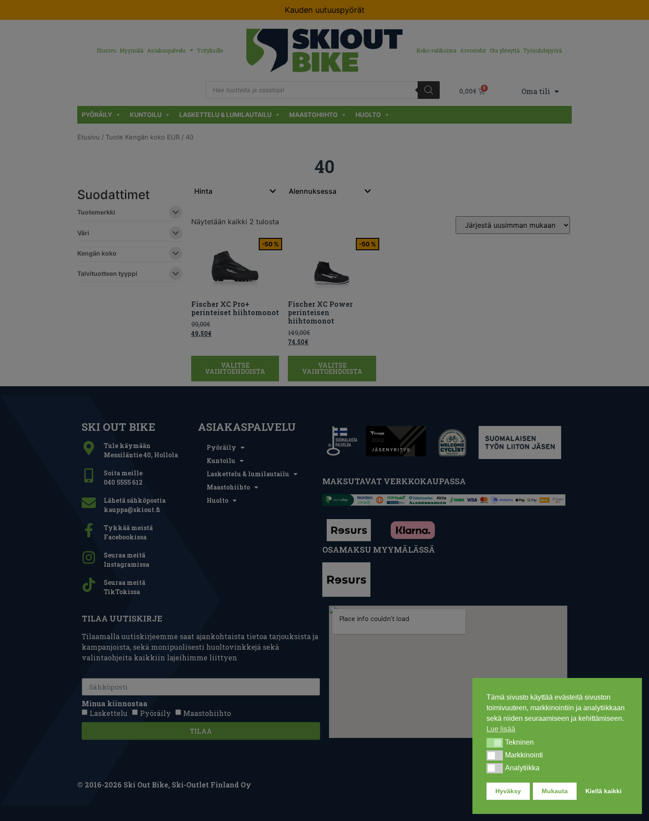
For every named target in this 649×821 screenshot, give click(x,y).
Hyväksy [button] (508, 791)
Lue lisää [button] (501, 729)
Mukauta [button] (555, 791)
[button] (495, 743)
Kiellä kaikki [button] (603, 791)
